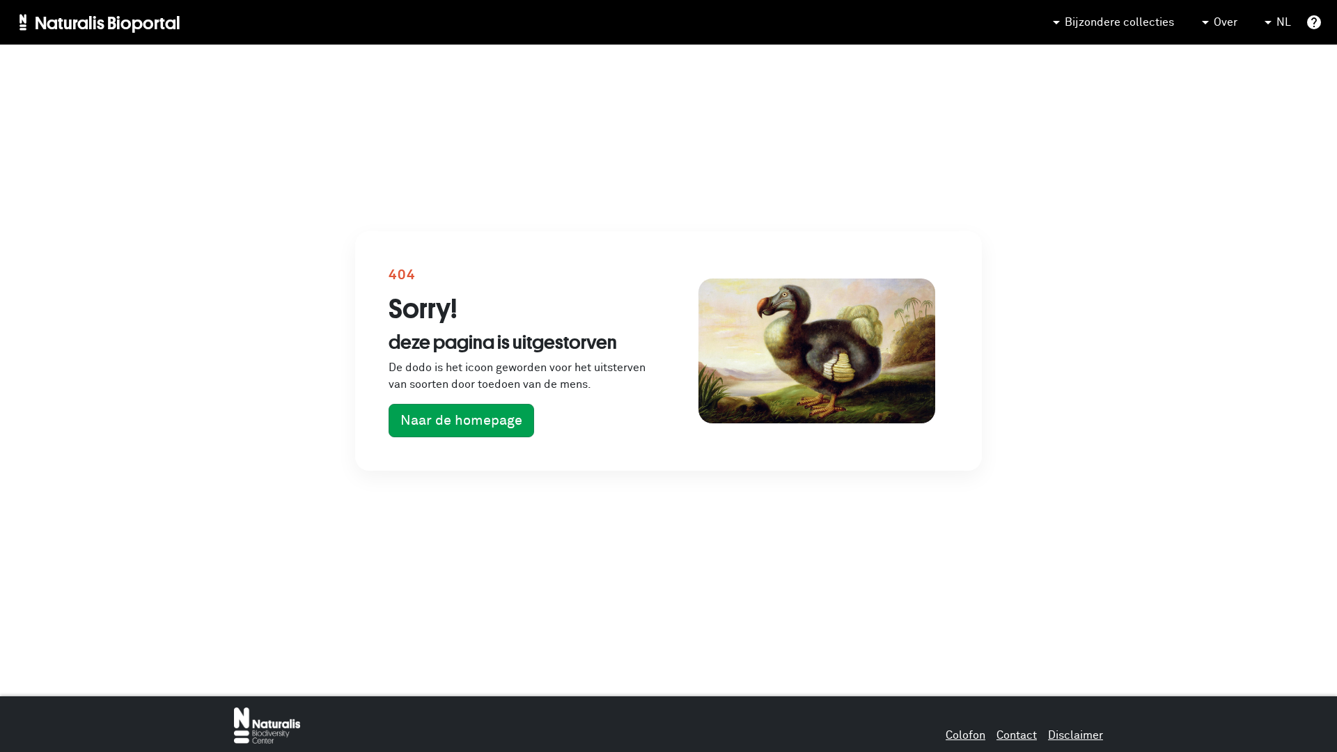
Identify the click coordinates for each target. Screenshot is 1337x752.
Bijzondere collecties (1119, 22)
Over (1225, 22)
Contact (1016, 735)
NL (1283, 22)
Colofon (965, 735)
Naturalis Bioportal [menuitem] (107, 22)
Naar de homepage (461, 421)
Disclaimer (1075, 735)
